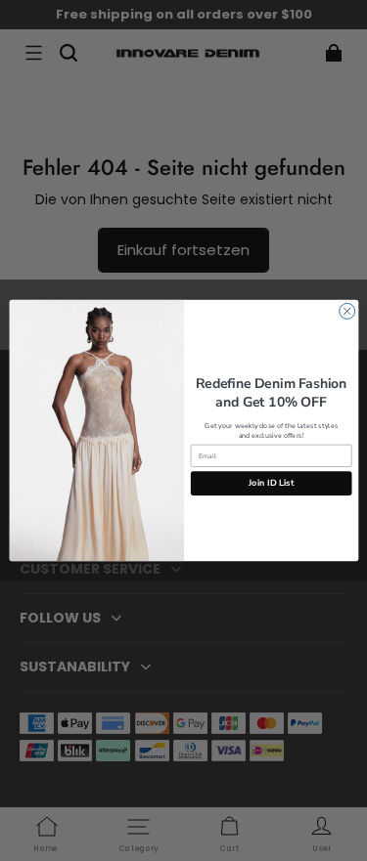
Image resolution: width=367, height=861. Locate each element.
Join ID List (271, 483)
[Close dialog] (346, 311)
